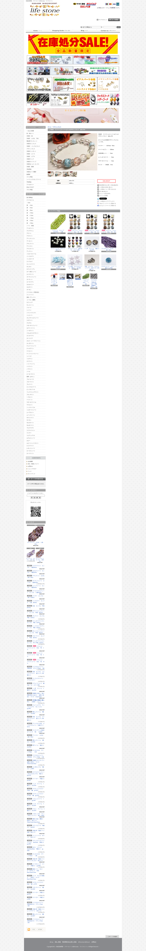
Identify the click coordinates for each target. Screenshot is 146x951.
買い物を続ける (103, 191)
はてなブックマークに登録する (107, 205)
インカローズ (30, 259)
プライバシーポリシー (84, 942)
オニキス (29, 266)
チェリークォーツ (31, 346)
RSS (33, 929)
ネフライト (30, 361)
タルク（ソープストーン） (34, 341)
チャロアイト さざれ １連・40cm (109, 249)
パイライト (30, 366)
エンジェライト (31, 264)
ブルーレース (30, 379)
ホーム (37, 30)
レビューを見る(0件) (104, 193)
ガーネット (30, 279)
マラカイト (30, 405)
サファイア (30, 302)
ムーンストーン (31, 415)
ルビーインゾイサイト (33, 443)
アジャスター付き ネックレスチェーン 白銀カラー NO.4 (36, 725)
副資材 (28, 174)
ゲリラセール (30, 200)
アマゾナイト (30, 243)
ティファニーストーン (33, 353)
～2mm (28, 202)
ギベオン (29, 289)
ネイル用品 (30, 177)
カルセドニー (30, 284)
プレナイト (30, 384)
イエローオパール (31, 254)
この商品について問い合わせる (107, 189)
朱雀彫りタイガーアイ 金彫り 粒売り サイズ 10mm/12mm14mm (36, 762)
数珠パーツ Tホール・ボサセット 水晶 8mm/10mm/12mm (35, 870)
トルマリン (30, 358)
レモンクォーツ (31, 448)
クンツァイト (30, 294)
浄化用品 (29, 169)
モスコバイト (30, 417)
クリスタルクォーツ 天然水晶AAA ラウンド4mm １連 (35, 904)
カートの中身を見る (36, 478)
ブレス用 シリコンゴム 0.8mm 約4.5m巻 (62, 279)
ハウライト (30, 369)
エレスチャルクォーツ (33, 318)
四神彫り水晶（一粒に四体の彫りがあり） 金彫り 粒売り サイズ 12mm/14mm (35, 695)
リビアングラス (31, 435)
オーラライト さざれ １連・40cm (35, 543)
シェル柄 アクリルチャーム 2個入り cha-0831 (75, 267)
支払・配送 (58, 942)
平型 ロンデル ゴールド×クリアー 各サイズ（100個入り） (35, 718)
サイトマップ (31, 473)
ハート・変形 (30, 225)
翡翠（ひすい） (31, 376)
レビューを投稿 (103, 195)
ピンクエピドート (31, 387)
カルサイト (30, 287)
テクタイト (30, 351)
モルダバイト (30, 425)
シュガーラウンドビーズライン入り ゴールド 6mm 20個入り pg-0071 (78, 279)
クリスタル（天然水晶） (33, 292)
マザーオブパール (31, 402)
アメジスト (30, 246)
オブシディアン (31, 269)
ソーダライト (30, 330)
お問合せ (108, 30)
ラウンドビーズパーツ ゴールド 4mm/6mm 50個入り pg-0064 (36, 842)
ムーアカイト (30, 412)
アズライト (30, 236)
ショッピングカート (114, 19)
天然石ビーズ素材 (31, 172)
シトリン (29, 310)
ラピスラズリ (30, 428)
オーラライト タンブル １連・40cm (30, 559)
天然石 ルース (31, 154)
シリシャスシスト (31, 312)
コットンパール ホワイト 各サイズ (58, 249)
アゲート (29, 233)
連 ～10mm (30, 213)
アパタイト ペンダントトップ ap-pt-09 (54, 282)
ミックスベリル (31, 407)
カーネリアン (30, 282)
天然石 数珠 (30, 166)
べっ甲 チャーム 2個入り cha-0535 (92, 249)
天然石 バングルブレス (33, 146)
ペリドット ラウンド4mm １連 (86, 282)
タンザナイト (30, 343)
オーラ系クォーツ (31, 271)
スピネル (29, 323)
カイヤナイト (30, 274)
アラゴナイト (30, 248)
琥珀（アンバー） (31, 297)
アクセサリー (30, 184)
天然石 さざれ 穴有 (33, 138)
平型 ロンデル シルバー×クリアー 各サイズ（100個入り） (35, 673)
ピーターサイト (31, 374)
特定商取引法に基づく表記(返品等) (108, 185)
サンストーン (30, 305)
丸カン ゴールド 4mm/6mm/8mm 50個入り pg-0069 (35, 849)
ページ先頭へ (112, 936)
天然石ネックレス (31, 143)
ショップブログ (85, 30)
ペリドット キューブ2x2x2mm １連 (58, 231)
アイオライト (30, 228)
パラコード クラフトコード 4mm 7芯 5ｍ (35, 654)
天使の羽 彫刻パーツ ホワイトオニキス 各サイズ (70, 282)
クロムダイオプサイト (33, 333)
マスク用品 (30, 189)
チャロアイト (30, 348)
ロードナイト (30, 453)
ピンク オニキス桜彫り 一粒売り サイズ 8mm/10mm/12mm (35, 877)
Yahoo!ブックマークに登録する (107, 203)
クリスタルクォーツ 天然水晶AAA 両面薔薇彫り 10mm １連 (94, 283)
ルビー (28, 440)
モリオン (29, 420)
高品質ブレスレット (32, 141)
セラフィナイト (31, 328)
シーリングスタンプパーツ (34, 179)
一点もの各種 (30, 131)
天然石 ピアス (31, 156)
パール (28, 371)
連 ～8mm (30, 210)
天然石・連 (30, 136)
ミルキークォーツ (31, 410)
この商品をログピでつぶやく (107, 201)
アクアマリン (30, 231)
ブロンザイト (30, 394)
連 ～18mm (30, 223)
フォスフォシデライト (33, 392)
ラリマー (29, 433)
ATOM (40, 929)
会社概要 (30, 461)
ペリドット (30, 399)
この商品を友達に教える (105, 187)
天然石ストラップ (31, 161)
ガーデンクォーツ (31, 277)
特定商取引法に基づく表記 (69, 942)
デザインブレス (31, 148)
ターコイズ (30, 338)
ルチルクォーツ (31, 438)
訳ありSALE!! (30, 187)
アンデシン (30, 251)
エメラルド (30, 261)
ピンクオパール (31, 389)
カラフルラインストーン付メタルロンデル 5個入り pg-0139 (36, 773)
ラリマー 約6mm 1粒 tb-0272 (59, 267)
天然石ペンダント (31, 151)
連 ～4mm (30, 205)
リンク (29, 471)
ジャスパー (30, 315)
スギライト (30, 320)
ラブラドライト (31, 430)
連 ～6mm (30, 207)
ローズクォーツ (31, 451)
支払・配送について (61, 30)
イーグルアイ (30, 256)
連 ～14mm (30, 218)
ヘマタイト (30, 397)
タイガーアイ (30, 335)
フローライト (30, 382)
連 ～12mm (30, 215)
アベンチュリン (31, 238)
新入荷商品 (30, 197)
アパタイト (30, 241)
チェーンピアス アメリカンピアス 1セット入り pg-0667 (35, 706)
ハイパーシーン (31, 364)
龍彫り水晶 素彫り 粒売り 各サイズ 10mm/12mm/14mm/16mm (35, 820)
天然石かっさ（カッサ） (33, 164)
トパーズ (29, 356)
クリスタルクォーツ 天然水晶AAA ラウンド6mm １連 (35, 920)
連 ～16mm (30, 220)
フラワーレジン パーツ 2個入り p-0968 (108, 267)
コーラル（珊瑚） (31, 300)
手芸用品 (29, 182)
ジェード (29, 307)
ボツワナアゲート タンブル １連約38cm (40, 560)
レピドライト (30, 445)
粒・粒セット (30, 133)
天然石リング (30, 159)
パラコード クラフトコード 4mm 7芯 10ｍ (35, 661)
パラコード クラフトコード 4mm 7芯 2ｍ (35, 648)
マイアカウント (103, 19)
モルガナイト (30, 422)
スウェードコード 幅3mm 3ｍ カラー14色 (75, 249)
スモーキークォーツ (32, 325)
